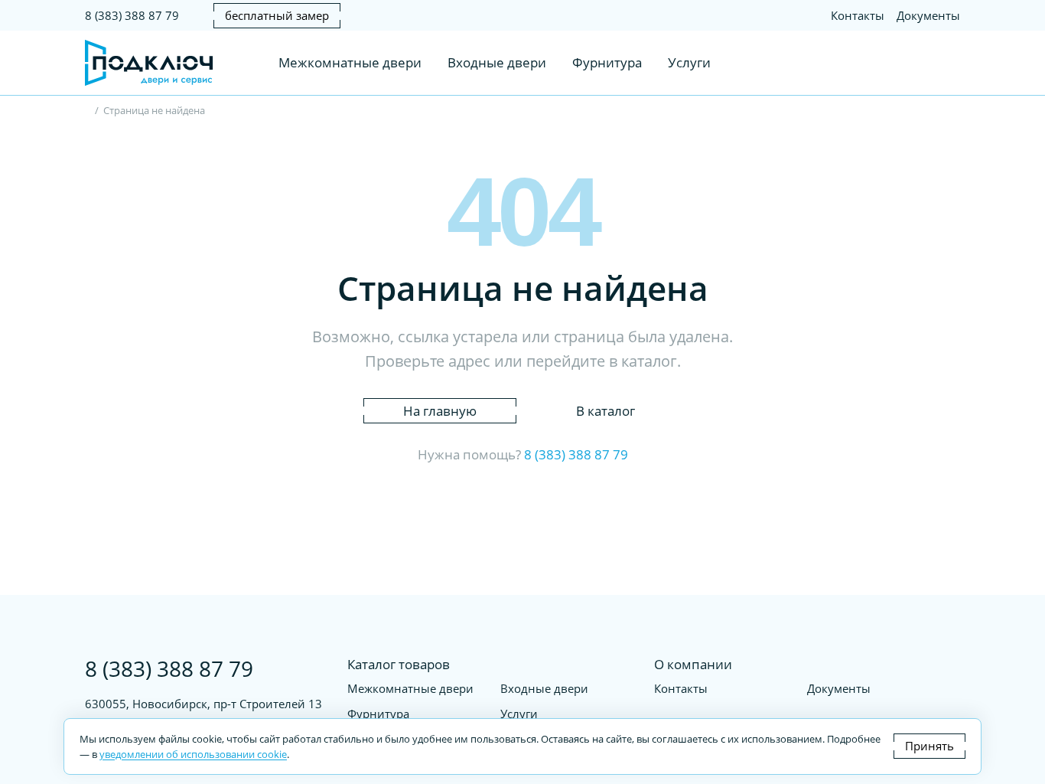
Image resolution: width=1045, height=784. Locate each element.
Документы (928, 15)
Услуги (689, 62)
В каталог (605, 411)
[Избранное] (920, 63)
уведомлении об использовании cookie (193, 754)
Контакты (857, 15)
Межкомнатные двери (350, 62)
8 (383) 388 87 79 (132, 15)
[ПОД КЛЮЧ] (89, 112)
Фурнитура (607, 62)
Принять (929, 745)
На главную (440, 411)
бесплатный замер (277, 15)
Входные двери (497, 62)
